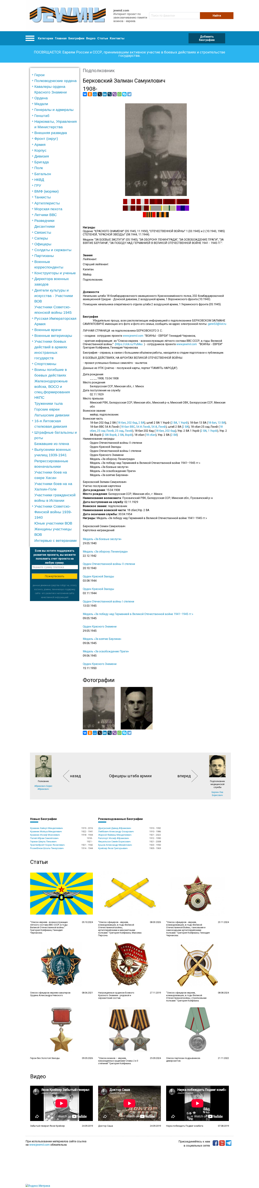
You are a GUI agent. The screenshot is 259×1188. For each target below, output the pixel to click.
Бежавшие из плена (51, 444)
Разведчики (44, 221)
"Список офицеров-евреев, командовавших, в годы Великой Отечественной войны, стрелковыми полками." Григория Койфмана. (186, 996)
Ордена (41, 98)
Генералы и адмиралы (53, 110)
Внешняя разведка (50, 133)
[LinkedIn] (105, 94)
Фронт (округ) (46, 139)
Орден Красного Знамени (99, 626)
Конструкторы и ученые (55, 273)
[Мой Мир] (95, 94)
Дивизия (41, 156)
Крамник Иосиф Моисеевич (45, 835)
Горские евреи (47, 409)
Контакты (117, 38)
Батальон (42, 174)
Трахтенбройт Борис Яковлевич (47, 845)
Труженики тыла (48, 403)
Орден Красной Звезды (98, 576)
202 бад (132, 422)
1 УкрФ (183, 422)
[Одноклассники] (90, 94)
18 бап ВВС (128, 426)
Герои (39, 75)
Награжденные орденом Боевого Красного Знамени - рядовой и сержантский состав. (116, 995)
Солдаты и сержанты (52, 250)
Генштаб (41, 116)
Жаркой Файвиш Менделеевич (114, 835)
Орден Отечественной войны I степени (108, 601)
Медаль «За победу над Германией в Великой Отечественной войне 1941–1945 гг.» (138, 614)
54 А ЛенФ (143, 426)
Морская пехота (48, 209)
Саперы (41, 238)
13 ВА (221, 422)
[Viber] (114, 94)
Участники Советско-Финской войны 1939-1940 (53, 511)
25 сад (119, 430)
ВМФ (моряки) (46, 191)
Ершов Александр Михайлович (115, 845)
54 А (154, 426)
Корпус (40, 150)
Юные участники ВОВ (53, 523)
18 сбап (151, 435)
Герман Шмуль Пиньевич (43, 841)
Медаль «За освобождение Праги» (106, 651)
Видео (90, 38)
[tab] (55, 75)
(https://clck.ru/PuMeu (129, 344)
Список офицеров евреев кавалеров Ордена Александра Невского (50, 994)
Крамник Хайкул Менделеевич (46, 828)
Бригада (41, 162)
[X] (100, 94)
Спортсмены (45, 364)
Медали (41, 104)
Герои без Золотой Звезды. (45, 1058)
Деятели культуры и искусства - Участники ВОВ (53, 295)
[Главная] (68, 15)
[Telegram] (129, 94)
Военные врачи (47, 330)
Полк (38, 168)
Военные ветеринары (53, 336)
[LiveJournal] (109, 94)
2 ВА (141, 422)
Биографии (76, 38)
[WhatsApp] (119, 94)
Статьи (102, 38)
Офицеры (42, 244)
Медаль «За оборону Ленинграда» (105, 551)
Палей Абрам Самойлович (44, 838)
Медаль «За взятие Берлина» (102, 639)
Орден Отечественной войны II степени (109, 564)
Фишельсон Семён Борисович (114, 841)
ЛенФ (162, 426)
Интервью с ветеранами (55, 540)
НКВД (39, 180)
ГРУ (37, 185)
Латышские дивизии (51, 415)
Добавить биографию (207, 38)
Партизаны (44, 256)
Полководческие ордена (55, 81)
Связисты (42, 232)
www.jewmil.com (134, 335)
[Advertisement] (54, 654)
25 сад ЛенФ (105, 430)
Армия (39, 145)
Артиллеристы (47, 203)
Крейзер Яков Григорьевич (113, 848)
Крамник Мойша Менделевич (46, 831)
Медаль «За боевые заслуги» (102, 539)
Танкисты (42, 197)
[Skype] (124, 94)
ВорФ (128, 435)
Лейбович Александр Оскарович (116, 831)
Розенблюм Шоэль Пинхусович (47, 848)
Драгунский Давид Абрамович (114, 828)
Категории (45, 38)
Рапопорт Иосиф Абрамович (113, 838)
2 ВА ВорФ (110, 435)
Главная (61, 38)
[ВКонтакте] (85, 94)
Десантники (44, 226)
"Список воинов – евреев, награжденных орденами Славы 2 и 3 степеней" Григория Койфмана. (118, 1061)
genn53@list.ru (218, 324)
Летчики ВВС (45, 215)
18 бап (121, 422)
